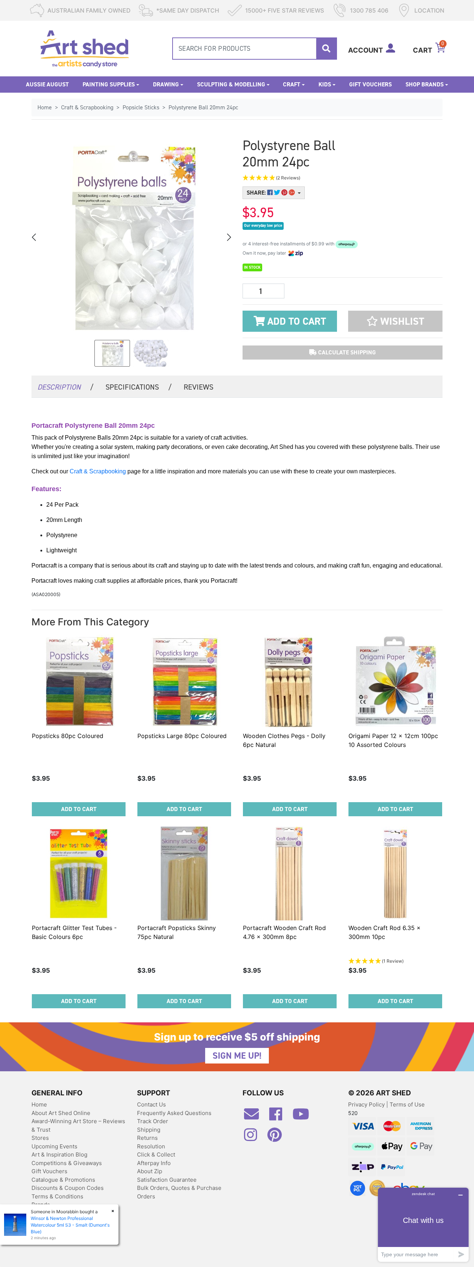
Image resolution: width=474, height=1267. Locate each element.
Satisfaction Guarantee (167, 1179)
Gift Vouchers (370, 84)
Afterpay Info (154, 1163)
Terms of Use (407, 1104)
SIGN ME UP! (237, 1056)
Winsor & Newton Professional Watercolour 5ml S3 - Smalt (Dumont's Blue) (70, 1224)
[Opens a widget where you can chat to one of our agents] (423, 1224)
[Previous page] (34, 237)
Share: (257, 192)
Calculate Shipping (346, 352)
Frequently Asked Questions (174, 1113)
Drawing (166, 84)
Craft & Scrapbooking (98, 471)
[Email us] (255, 1116)
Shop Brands (424, 84)
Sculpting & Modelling (231, 84)
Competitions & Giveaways (66, 1163)
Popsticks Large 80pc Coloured (182, 736)
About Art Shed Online (60, 1113)
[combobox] (254, 48)
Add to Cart (295, 321)
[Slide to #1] (112, 353)
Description (65, 387)
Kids (324, 84)
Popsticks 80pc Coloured (67, 736)
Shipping (148, 1129)
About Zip (149, 1171)
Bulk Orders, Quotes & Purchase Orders (179, 1192)
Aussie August (47, 84)
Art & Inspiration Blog (59, 1154)
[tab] (65, 386)
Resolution (151, 1146)
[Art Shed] (84, 48)
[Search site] (326, 48)
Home (39, 1104)
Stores (40, 1137)
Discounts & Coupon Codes (67, 1187)
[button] (307, 178)
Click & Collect (156, 1154)
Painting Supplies (109, 84)
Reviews (198, 387)
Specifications (139, 387)
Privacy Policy (367, 1104)
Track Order (152, 1121)
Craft (291, 84)
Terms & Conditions (57, 1196)
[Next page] (228, 237)
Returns (147, 1137)
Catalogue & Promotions (63, 1179)
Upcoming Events (54, 1146)
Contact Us (151, 1104)
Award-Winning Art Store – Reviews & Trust (78, 1125)
